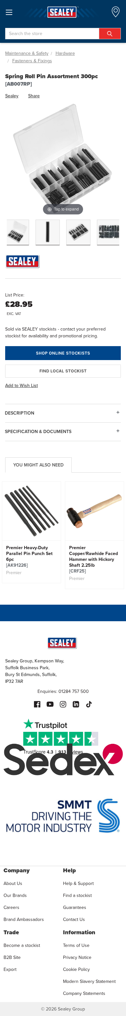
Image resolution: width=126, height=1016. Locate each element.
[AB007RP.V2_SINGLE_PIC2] (47, 232)
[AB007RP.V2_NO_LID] (78, 232)
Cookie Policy (76, 969)
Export (10, 969)
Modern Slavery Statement (89, 981)
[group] (31, 532)
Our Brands (15, 895)
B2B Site (12, 957)
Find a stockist (77, 895)
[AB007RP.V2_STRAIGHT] (109, 232)
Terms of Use (76, 945)
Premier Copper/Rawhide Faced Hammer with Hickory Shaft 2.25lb (93, 559)
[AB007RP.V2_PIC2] (17, 232)
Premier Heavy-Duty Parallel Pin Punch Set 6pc (29, 556)
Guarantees (74, 907)
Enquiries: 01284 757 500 (63, 691)
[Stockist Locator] (116, 14)
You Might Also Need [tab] (38, 465)
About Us (13, 883)
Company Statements (84, 993)
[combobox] (63, 33)
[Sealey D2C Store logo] (63, 12)
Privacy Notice (77, 957)
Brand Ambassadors (24, 919)
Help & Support (78, 883)
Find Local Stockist (63, 371)
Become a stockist (22, 945)
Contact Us (74, 919)
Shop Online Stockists (63, 353)
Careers (11, 907)
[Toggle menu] (9, 12)
